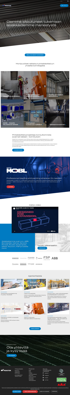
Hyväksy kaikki (17, 391)
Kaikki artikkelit (35, 328)
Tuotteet (30, 373)
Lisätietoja (54, 391)
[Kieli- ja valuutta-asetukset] (67, 1)
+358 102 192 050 (18, 376)
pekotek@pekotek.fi (18, 375)
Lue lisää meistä (18, 150)
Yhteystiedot (31, 379)
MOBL (30, 370)
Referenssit (42, 248)
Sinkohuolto (31, 378)
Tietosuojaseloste (32, 380)
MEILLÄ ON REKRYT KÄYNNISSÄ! (35, 55)
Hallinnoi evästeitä (44, 391)
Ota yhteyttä (11, 355)
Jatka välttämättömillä (30, 391)
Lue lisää (10, 186)
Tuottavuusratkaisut (33, 374)
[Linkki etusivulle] (6, 5)
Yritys (30, 371)
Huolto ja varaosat (32, 376)
